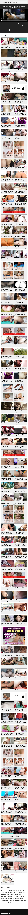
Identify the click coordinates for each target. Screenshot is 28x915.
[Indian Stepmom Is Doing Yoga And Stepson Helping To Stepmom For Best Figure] (7, 595)
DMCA (4, 913)
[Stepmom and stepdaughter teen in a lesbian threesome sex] (20, 830)
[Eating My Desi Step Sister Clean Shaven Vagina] (7, 132)
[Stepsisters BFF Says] (7, 685)
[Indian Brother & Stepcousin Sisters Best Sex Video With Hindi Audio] (20, 418)
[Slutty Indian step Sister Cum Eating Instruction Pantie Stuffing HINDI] (20, 120)
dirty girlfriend (15, 23)
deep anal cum (8, 23)
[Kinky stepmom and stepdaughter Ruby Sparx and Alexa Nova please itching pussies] (7, 65)
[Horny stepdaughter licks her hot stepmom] (20, 673)
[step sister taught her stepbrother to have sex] (7, 794)
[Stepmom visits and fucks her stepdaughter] (7, 174)
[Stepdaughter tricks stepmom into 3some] (7, 340)
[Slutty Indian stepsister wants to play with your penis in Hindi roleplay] (20, 230)
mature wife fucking (16, 25)
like (23, 25)
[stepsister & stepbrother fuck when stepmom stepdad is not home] (7, 296)
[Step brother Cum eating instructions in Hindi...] (20, 296)
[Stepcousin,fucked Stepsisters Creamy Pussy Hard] (7, 108)
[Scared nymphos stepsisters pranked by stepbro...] (7, 242)
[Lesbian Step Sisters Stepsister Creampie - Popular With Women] (7, 120)
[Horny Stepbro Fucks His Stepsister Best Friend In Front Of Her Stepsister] (7, 53)
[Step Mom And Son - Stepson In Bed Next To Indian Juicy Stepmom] (7, 842)
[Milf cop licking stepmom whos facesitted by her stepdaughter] (7, 41)
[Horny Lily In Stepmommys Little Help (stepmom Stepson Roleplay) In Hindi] (20, 716)
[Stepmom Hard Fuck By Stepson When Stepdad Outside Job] (7, 351)
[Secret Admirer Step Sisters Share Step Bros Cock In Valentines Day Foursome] (20, 485)
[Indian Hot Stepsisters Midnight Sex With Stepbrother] (7, 485)
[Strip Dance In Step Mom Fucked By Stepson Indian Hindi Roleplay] (20, 218)
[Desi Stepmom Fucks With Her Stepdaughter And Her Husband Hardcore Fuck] (20, 685)
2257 (2, 913)
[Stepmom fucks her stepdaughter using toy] (7, 218)
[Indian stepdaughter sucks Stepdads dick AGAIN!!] (20, 595)
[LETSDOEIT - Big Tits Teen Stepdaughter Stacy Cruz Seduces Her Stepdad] (7, 878)
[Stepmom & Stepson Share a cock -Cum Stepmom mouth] (20, 441)
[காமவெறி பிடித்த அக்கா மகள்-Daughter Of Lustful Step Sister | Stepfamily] (20, 351)
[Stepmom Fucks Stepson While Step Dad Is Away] (7, 716)
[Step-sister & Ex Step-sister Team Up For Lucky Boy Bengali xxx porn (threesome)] (7, 563)
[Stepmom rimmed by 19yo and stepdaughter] (7, 607)
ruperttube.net (6, 2)
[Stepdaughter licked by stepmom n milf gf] (7, 661)
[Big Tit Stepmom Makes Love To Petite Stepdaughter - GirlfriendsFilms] (7, 461)
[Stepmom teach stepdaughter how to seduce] (7, 441)
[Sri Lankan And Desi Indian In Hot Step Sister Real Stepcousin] (7, 284)
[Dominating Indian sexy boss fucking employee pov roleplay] (7, 618)
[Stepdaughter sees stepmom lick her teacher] (7, 96)
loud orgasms (22, 23)
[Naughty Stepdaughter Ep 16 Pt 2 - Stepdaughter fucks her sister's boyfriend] (7, 473)
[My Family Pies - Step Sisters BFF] (20, 539)
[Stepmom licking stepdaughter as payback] (20, 794)
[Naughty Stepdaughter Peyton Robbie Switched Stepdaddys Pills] (7, 527)
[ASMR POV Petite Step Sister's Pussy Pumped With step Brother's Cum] (7, 308)
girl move (6, 25)
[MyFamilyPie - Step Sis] (20, 162)
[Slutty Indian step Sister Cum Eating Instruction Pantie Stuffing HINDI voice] (7, 375)
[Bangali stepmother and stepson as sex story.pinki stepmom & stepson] (20, 41)
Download (18, 30)
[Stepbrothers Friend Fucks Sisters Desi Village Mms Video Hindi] (20, 473)
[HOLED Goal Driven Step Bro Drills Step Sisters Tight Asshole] (7, 806)
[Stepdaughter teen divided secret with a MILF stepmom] (7, 866)
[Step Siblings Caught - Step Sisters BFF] (7, 430)
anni (10, 25)
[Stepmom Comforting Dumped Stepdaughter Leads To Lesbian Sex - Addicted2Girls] (20, 308)
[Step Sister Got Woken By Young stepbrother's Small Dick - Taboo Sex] (7, 162)
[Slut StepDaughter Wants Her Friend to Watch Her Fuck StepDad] (7, 186)
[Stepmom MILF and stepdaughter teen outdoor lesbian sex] (20, 406)
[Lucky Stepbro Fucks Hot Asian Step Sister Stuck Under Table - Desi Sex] (7, 854)
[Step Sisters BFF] (20, 618)
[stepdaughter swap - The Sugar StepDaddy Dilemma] (20, 132)
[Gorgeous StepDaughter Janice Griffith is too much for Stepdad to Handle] (20, 363)
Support (8, 913)
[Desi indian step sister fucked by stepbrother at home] (20, 818)
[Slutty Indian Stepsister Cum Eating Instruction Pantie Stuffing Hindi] (7, 198)
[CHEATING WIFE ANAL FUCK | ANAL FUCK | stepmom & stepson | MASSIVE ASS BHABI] (20, 284)
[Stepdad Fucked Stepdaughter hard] (7, 77)
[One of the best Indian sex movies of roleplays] (7, 363)
